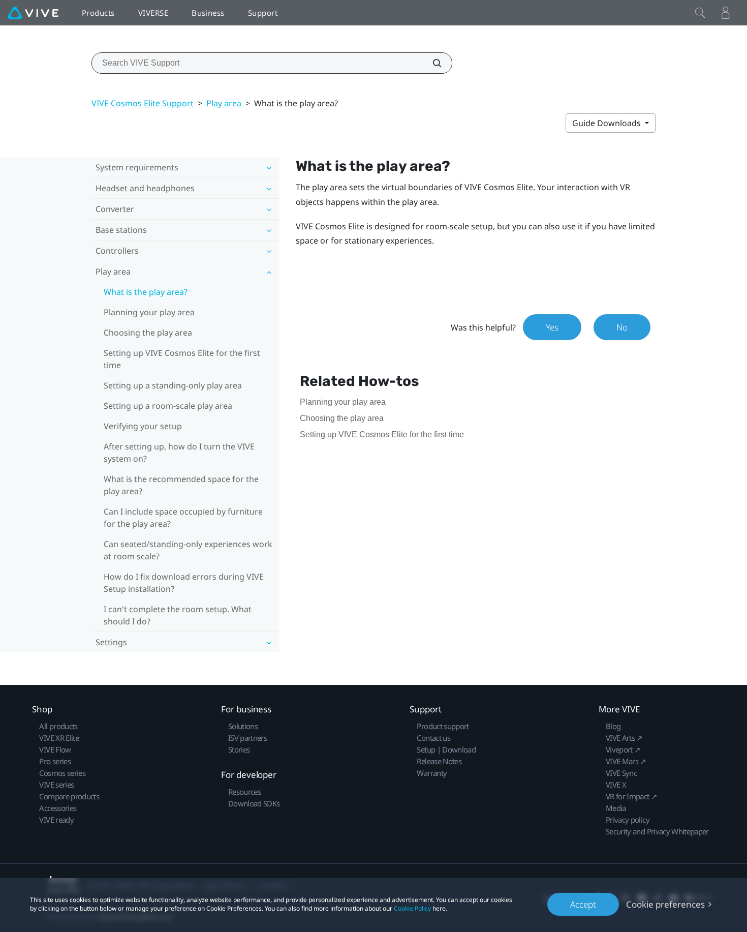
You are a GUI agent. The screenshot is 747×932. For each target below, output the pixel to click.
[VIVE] (33, 12)
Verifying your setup (143, 426)
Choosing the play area (148, 332)
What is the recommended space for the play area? (181, 485)
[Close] (700, 12)
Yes (552, 327)
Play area (223, 103)
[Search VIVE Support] (431, 63)
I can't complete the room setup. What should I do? (178, 615)
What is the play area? (146, 291)
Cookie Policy (412, 908)
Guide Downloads (607, 123)
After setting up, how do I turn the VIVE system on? (179, 452)
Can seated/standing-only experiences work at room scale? (188, 550)
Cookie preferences (665, 904)
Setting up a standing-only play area (173, 385)
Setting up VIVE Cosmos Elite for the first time (182, 359)
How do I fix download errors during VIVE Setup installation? (184, 582)
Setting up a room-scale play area (168, 405)
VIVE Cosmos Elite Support (142, 103)
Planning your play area (149, 312)
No (622, 327)
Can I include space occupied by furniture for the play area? (183, 517)
